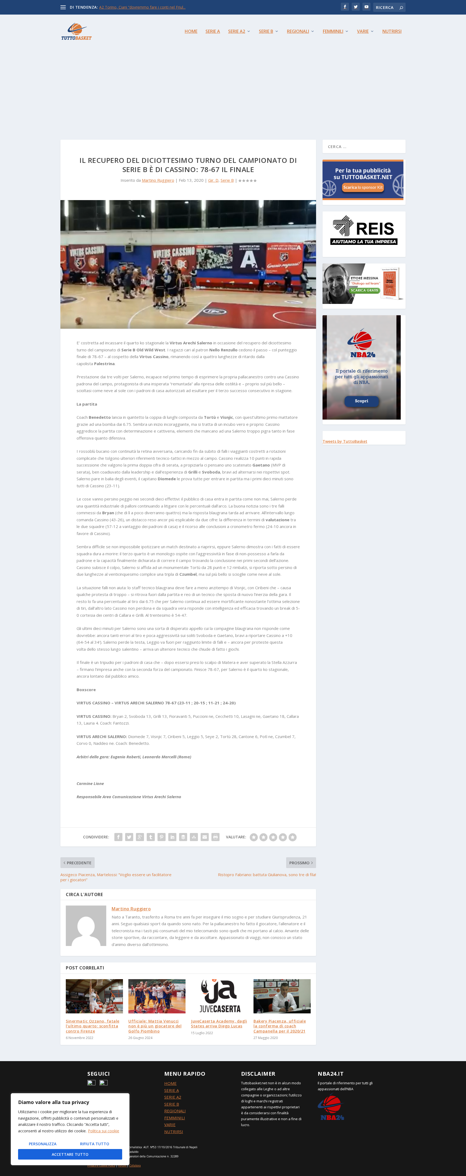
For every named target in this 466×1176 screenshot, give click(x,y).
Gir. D (213, 180)
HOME (170, 1083)
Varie (363, 31)
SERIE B (171, 1104)
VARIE (170, 1124)
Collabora (135, 1165)
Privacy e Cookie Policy (101, 1165)
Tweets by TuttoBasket (345, 441)
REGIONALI (175, 1110)
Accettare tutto (70, 1154)
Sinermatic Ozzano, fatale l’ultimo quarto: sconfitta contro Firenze (92, 1026)
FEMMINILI (174, 1117)
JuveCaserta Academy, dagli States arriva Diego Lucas (219, 1023)
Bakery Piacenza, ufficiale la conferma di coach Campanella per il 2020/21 (279, 1026)
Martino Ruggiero (158, 180)
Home (191, 31)
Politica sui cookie (103, 1130)
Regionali (298, 31)
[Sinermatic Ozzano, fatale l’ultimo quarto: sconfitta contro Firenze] (94, 996)
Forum (122, 1165)
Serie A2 (236, 31)
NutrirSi (392, 31)
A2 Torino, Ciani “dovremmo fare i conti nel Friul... (142, 7)
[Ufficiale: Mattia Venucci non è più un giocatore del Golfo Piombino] (157, 996)
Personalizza (42, 1143)
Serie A (212, 31)
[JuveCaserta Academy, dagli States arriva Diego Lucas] (219, 996)
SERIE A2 (172, 1097)
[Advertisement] (233, 88)
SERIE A (171, 1090)
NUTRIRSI (173, 1131)
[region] (70, 1129)
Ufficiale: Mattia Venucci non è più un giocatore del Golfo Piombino (154, 1026)
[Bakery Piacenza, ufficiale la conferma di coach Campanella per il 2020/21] (282, 996)
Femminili (333, 31)
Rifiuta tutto (94, 1143)
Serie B (266, 31)
